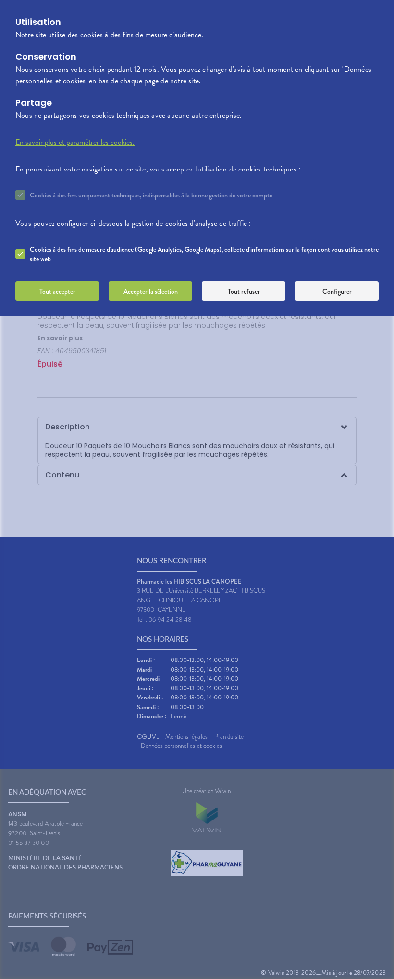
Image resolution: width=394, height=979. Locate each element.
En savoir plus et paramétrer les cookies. (75, 142)
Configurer (337, 291)
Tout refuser (244, 291)
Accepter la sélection (150, 291)
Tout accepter (57, 291)
